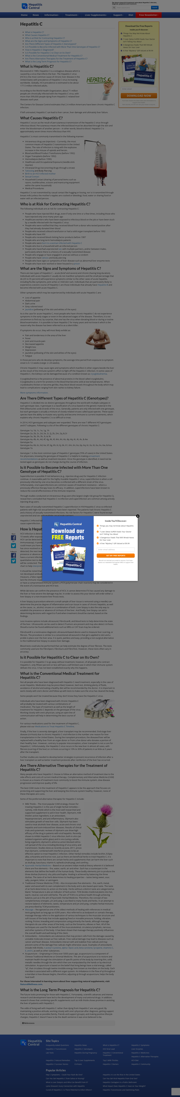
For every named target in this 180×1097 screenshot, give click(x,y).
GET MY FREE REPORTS (115, 555)
